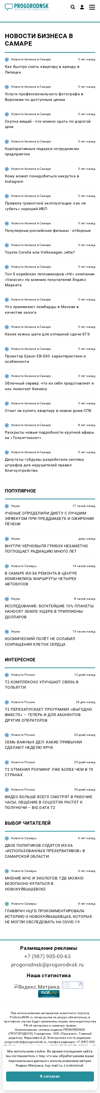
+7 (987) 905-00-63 (47, 956)
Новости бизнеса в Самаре (31, 59)
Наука (15, 506)
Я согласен (50, 1076)
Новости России (23, 674)
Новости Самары (23, 566)
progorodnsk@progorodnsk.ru (47, 965)
